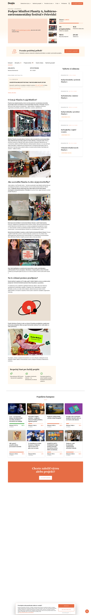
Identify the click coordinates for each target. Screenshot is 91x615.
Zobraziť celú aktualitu (15, 88)
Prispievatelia (28, 63)
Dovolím (66, 605)
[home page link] (11, 3)
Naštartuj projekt (50, 63)
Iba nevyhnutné (66, 609)
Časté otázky (39, 63)
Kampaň (10, 63)
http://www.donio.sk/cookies (26, 612)
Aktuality (18, 63)
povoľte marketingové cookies (23, 30)
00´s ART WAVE (39, 85)
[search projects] (69, 3)
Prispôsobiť (65, 612)
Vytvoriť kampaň (77, 3)
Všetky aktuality (12, 92)
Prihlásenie (64, 3)
